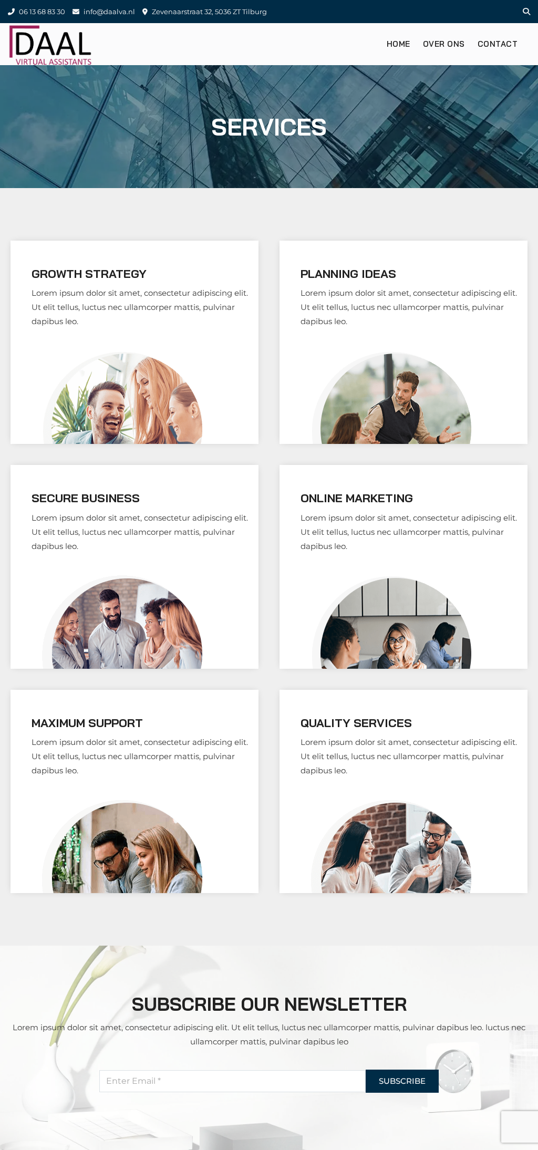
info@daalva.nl (108, 11)
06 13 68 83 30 (41, 11)
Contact (498, 44)
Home (398, 44)
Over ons (444, 44)
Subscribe (402, 1081)
